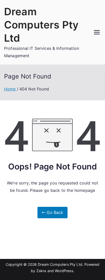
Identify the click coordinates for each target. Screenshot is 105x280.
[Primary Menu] (97, 32)
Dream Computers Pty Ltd (41, 24)
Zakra (41, 271)
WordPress (64, 271)
